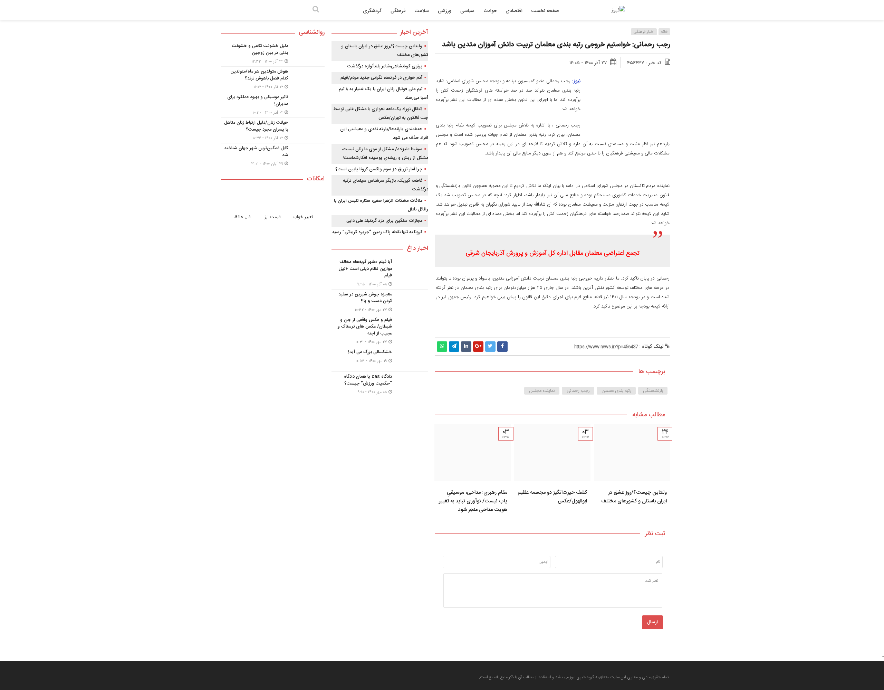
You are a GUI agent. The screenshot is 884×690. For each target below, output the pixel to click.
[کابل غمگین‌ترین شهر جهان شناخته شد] (273, 155)
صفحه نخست (545, 11)
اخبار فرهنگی (643, 31)
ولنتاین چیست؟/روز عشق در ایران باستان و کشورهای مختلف (634, 496)
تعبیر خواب (303, 217)
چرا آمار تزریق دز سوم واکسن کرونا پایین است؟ (378, 169)
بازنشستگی (653, 391)
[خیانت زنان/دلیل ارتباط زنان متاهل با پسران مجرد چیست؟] (273, 130)
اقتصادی (514, 11)
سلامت (422, 11)
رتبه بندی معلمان (616, 391)
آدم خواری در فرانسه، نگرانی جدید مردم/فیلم (381, 78)
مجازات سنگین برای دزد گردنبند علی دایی (384, 221)
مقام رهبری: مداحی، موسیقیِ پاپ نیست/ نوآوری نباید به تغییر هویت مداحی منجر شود (473, 501)
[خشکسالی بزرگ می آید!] (380, 359)
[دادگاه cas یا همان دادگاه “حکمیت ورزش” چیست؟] (380, 383)
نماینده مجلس (542, 391)
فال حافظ (242, 217)
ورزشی (444, 11)
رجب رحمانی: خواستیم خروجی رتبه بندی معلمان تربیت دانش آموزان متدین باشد (556, 44)
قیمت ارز (272, 217)
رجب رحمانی (578, 391)
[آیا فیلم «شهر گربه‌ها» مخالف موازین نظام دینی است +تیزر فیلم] (380, 273)
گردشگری (372, 11)
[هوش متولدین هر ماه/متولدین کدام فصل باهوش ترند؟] (273, 79)
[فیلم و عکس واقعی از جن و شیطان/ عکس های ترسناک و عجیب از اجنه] (380, 331)
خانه (664, 31)
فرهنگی (398, 11)
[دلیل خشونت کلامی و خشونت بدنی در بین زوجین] (273, 53)
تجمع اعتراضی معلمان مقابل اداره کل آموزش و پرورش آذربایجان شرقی (553, 253)
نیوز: (576, 81)
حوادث (490, 11)
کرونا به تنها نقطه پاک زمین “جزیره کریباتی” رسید (377, 232)
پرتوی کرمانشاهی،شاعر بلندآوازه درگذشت (384, 66)
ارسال (652, 622)
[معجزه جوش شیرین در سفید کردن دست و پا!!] (380, 302)
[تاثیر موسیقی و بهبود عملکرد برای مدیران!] (273, 104)
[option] (632, 471)
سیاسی (467, 11)
